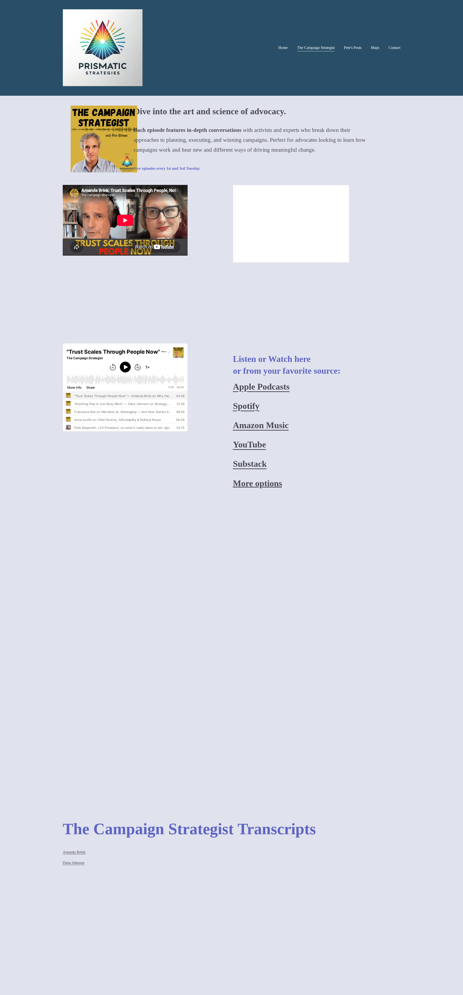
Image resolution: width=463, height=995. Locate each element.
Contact (394, 48)
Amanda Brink (74, 852)
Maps (375, 48)
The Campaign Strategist (316, 48)
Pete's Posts (352, 48)
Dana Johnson (73, 863)
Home (283, 48)
